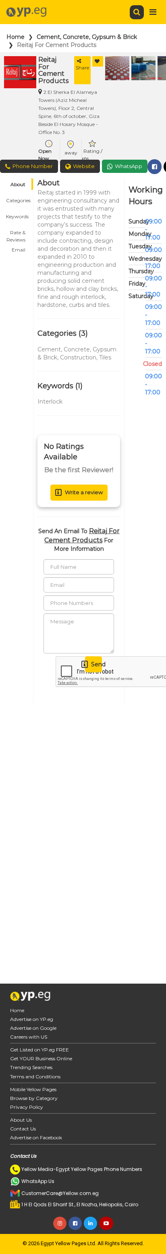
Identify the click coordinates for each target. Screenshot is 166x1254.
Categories (18, 200)
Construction (78, 357)
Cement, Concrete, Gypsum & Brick (87, 37)
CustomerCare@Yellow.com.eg (60, 1193)
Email (18, 250)
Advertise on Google (33, 1028)
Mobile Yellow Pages (33, 1089)
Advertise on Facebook (36, 1137)
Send (96, 664)
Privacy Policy (26, 1107)
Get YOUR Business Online (41, 1058)
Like (97, 61)
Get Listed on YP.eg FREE (39, 1050)
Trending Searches (31, 1067)
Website (84, 166)
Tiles (105, 357)
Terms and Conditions (35, 1076)
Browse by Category (34, 1098)
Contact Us (23, 1129)
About (17, 184)
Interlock (49, 401)
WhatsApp (128, 166)
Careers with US (28, 1037)
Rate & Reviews (15, 233)
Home (15, 37)
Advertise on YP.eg (31, 1019)
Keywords (17, 216)
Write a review (84, 492)
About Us (21, 1120)
